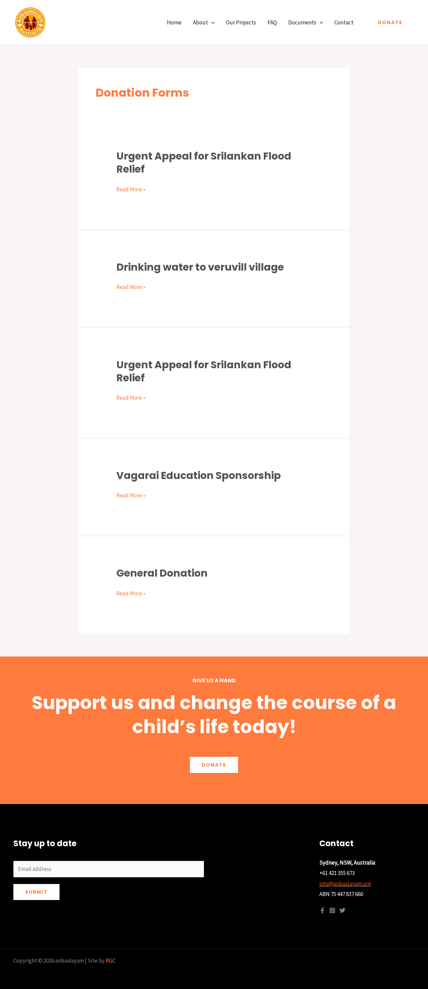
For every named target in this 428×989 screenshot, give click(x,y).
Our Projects (241, 22)
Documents (302, 22)
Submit (36, 892)
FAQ (272, 22)
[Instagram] (332, 910)
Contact (343, 22)
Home (174, 22)
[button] (211, 22)
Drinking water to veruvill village (200, 267)
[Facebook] (322, 910)
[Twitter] (342, 910)
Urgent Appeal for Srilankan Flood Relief (203, 162)
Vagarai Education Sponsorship (198, 475)
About (200, 22)
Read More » (130, 189)
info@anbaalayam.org (345, 883)
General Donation (162, 573)
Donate (214, 765)
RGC (110, 960)
